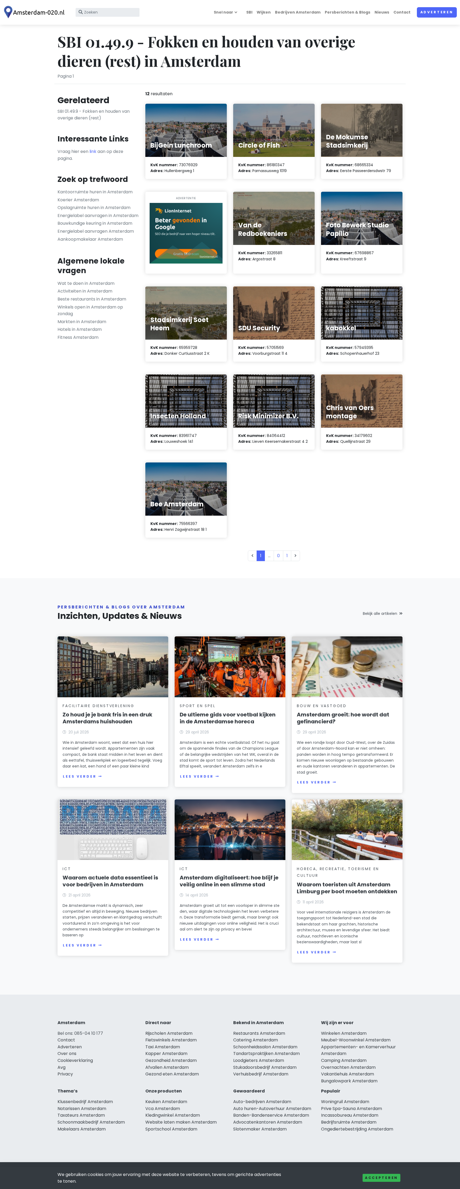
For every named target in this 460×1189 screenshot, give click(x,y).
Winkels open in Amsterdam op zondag (90, 310)
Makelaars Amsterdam (82, 1129)
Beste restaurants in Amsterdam (92, 299)
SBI (249, 12)
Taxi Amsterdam (162, 1047)
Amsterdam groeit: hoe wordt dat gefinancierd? (343, 718)
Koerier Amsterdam (78, 200)
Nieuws (382, 12)
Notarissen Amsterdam (82, 1108)
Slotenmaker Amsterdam (260, 1129)
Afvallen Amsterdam (167, 1067)
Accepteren (381, 1177)
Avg (61, 1067)
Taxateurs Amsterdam (81, 1115)
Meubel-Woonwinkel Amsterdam (356, 1040)
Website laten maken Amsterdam (181, 1122)
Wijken (264, 12)
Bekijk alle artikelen (380, 613)
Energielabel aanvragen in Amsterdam (98, 215)
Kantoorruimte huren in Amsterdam (95, 192)
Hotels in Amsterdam (80, 329)
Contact (401, 12)
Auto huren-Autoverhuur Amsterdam (272, 1108)
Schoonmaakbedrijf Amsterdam (91, 1122)
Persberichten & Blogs (347, 12)
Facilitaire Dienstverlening (98, 705)
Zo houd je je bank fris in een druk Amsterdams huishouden (107, 718)
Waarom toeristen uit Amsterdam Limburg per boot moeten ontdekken (347, 888)
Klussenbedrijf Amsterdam (85, 1102)
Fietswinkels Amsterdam (171, 1040)
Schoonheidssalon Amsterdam (265, 1047)
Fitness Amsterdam (78, 337)
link (92, 151)
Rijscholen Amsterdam (168, 1033)
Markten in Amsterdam (82, 322)
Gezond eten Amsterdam (172, 1074)
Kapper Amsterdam (166, 1053)
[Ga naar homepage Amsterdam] (35, 12)
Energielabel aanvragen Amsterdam (96, 231)
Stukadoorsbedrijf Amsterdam (265, 1067)
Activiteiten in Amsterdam (85, 291)
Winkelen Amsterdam (344, 1033)
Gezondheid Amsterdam (171, 1060)
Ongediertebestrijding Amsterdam (357, 1129)
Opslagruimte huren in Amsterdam (94, 208)
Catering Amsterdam (255, 1040)
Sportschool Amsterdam (171, 1129)
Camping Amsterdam (344, 1060)
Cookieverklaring (75, 1060)
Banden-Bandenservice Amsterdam (271, 1115)
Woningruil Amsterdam (345, 1102)
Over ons (67, 1053)
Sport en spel (197, 705)
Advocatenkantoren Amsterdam (267, 1122)
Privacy (65, 1074)
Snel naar (223, 12)
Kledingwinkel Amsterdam (172, 1115)
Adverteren (436, 12)
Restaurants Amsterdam (259, 1033)
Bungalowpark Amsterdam (349, 1081)
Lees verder (79, 776)
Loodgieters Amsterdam (258, 1060)
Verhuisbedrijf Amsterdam (260, 1074)
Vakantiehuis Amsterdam (347, 1074)
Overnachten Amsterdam (348, 1067)
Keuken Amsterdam (166, 1102)
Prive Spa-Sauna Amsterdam (351, 1108)
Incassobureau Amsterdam (349, 1115)
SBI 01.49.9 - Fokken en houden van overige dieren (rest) (94, 114)
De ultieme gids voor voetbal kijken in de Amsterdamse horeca (228, 718)
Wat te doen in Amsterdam (86, 283)
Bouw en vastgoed (322, 705)
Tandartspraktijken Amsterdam (266, 1053)
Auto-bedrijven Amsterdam (262, 1102)
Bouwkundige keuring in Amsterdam (95, 223)
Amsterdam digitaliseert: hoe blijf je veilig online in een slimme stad (229, 881)
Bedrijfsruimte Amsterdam (348, 1122)
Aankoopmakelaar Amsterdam (90, 239)
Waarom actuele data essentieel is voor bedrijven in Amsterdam (110, 881)
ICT (67, 868)
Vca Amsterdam (162, 1108)
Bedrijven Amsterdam (298, 12)
